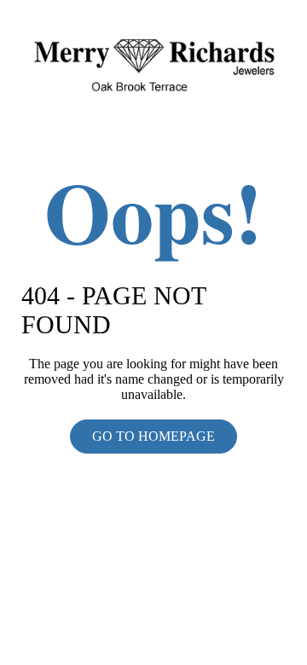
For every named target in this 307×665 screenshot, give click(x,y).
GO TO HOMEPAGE (153, 436)
